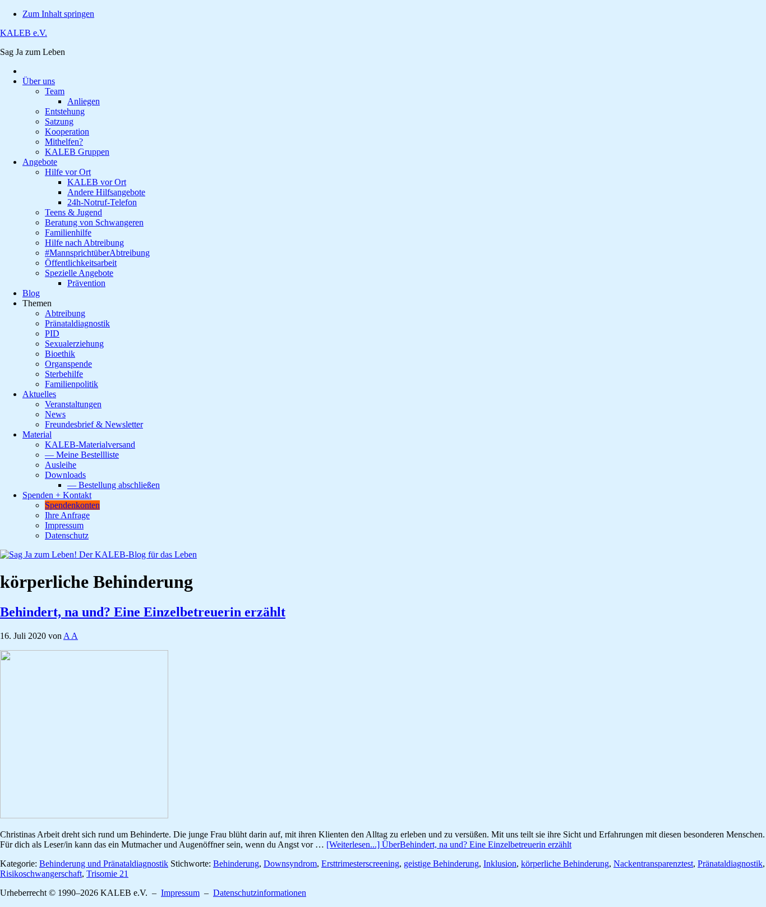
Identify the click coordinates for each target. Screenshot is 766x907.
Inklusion (499, 863)
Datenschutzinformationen (259, 892)
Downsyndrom (290, 863)
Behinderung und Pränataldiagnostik (103, 863)
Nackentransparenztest (653, 863)
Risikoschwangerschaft (41, 873)
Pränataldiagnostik (730, 863)
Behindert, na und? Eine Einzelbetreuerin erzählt (142, 612)
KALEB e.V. (23, 33)
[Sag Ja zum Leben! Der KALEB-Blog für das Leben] (98, 554)
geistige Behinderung (441, 863)
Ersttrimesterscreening (360, 863)
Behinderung (236, 863)
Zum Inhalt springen (58, 14)
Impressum (180, 892)
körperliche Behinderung (565, 863)
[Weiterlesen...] (448, 844)
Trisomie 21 (107, 873)
